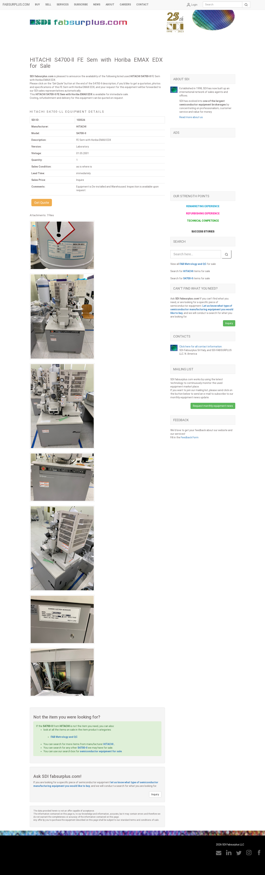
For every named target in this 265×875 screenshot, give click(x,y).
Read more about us (191, 117)
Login (194, 4)
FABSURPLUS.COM (16, 4)
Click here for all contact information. (200, 346)
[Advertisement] (202, 166)
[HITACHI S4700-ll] (62, 245)
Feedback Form (189, 437)
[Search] (226, 254)
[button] (41, 202)
